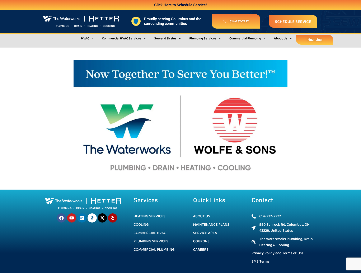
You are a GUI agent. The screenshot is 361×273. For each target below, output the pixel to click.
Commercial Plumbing (245, 38)
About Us (280, 38)
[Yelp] (112, 218)
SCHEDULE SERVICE (293, 21)
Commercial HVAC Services (121, 38)
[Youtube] (71, 218)
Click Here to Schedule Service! (180, 5)
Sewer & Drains (165, 38)
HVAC (85, 38)
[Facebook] (61, 218)
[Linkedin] (81, 218)
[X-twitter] (102, 218)
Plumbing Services (202, 38)
